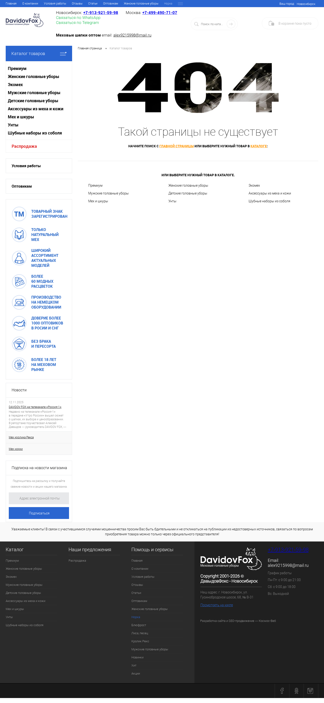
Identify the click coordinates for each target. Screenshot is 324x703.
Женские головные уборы (141, 3)
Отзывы (77, 3)
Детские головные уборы (187, 193)
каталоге (258, 146)
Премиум (95, 185)
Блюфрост (138, 625)
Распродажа (24, 146)
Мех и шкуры (98, 201)
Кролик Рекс (140, 641)
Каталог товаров (28, 53)
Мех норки (16, 449)
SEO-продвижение (241, 621)
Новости (19, 390)
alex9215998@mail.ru (132, 35)
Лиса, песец (139, 633)
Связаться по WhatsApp (78, 17)
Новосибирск (306, 4)
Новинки (137, 657)
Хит (133, 665)
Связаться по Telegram (77, 22)
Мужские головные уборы (108, 193)
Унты (172, 201)
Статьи (92, 3)
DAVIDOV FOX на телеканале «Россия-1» (35, 407)
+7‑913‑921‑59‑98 (100, 12)
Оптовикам (110, 3)
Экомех (254, 185)
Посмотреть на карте (216, 605)
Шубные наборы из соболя (269, 201)
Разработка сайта (213, 621)
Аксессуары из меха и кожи (270, 193)
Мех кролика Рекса (21, 437)
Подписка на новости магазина (39, 468)
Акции (135, 673)
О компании (30, 3)
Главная (11, 3)
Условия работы (55, 3)
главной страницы (176, 146)
